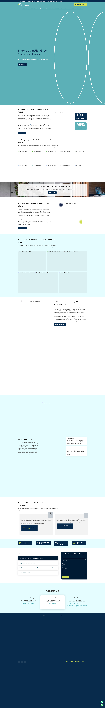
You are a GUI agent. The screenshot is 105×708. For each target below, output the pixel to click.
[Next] (90, 524)
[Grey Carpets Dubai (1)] (73, 282)
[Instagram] (85, 1)
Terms (82, 661)
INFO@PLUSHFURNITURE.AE (28, 603)
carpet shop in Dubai (30, 124)
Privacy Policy (77, 661)
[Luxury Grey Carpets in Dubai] (26, 282)
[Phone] (102, 702)
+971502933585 (67, 321)
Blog (67, 661)
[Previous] (15, 524)
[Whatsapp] (102, 705)
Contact (71, 661)
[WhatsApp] (86, 1)
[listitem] (74, 554)
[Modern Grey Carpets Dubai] (32, 261)
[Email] (25, 662)
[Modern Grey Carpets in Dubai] (75, 261)
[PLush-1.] (52, 660)
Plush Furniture (21, 660)
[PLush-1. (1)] (24, 5)
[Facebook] (83, 1)
